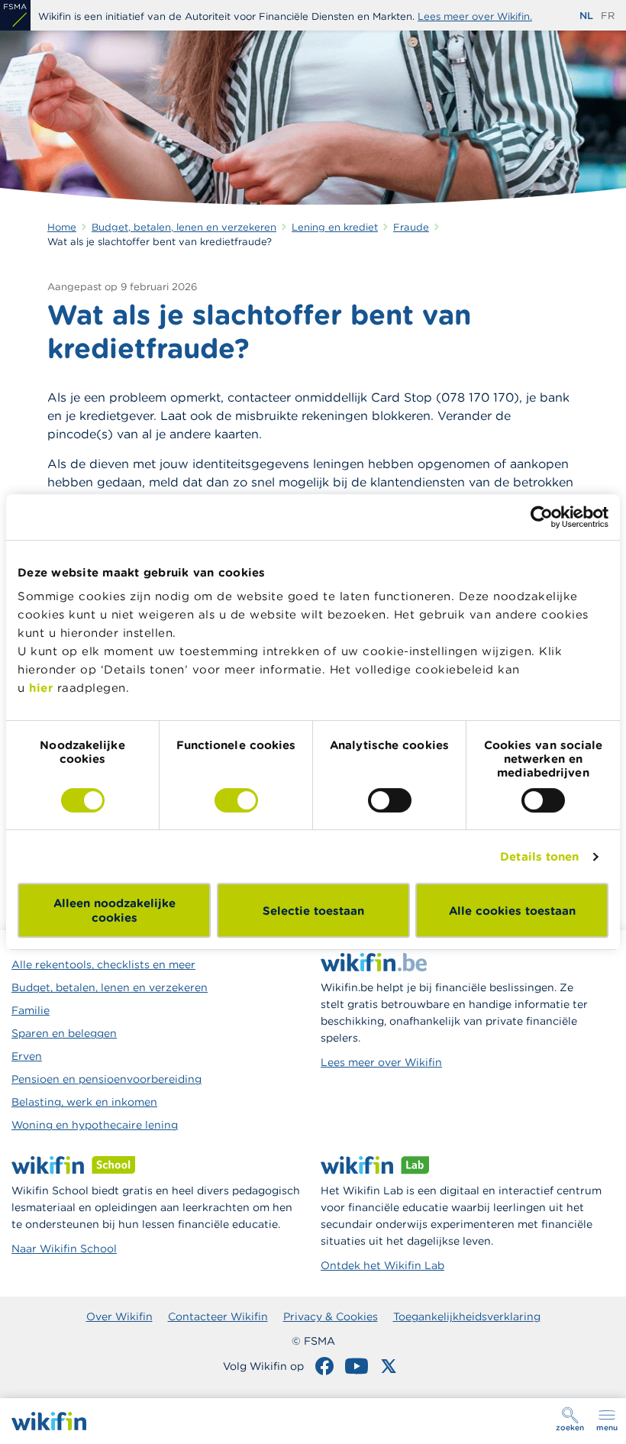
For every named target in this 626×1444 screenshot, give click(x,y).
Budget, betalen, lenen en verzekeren (109, 987)
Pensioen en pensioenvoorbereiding (106, 1079)
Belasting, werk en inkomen (84, 1102)
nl (586, 15)
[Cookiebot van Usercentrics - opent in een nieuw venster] (541, 517)
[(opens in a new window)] (15, 15)
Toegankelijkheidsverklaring (466, 1316)
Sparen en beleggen (64, 1033)
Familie (30, 1010)
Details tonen (539, 856)
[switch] (236, 800)
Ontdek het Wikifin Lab (382, 1265)
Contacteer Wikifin (218, 1316)
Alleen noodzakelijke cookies (114, 910)
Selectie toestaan (313, 910)
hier (41, 687)
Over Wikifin (119, 1316)
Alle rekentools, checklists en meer (103, 964)
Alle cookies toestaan (512, 910)
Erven (26, 1056)
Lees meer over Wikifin (381, 1062)
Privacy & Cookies (330, 1316)
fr (608, 15)
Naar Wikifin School (64, 1248)
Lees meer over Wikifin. (475, 16)
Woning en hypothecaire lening (94, 1125)
